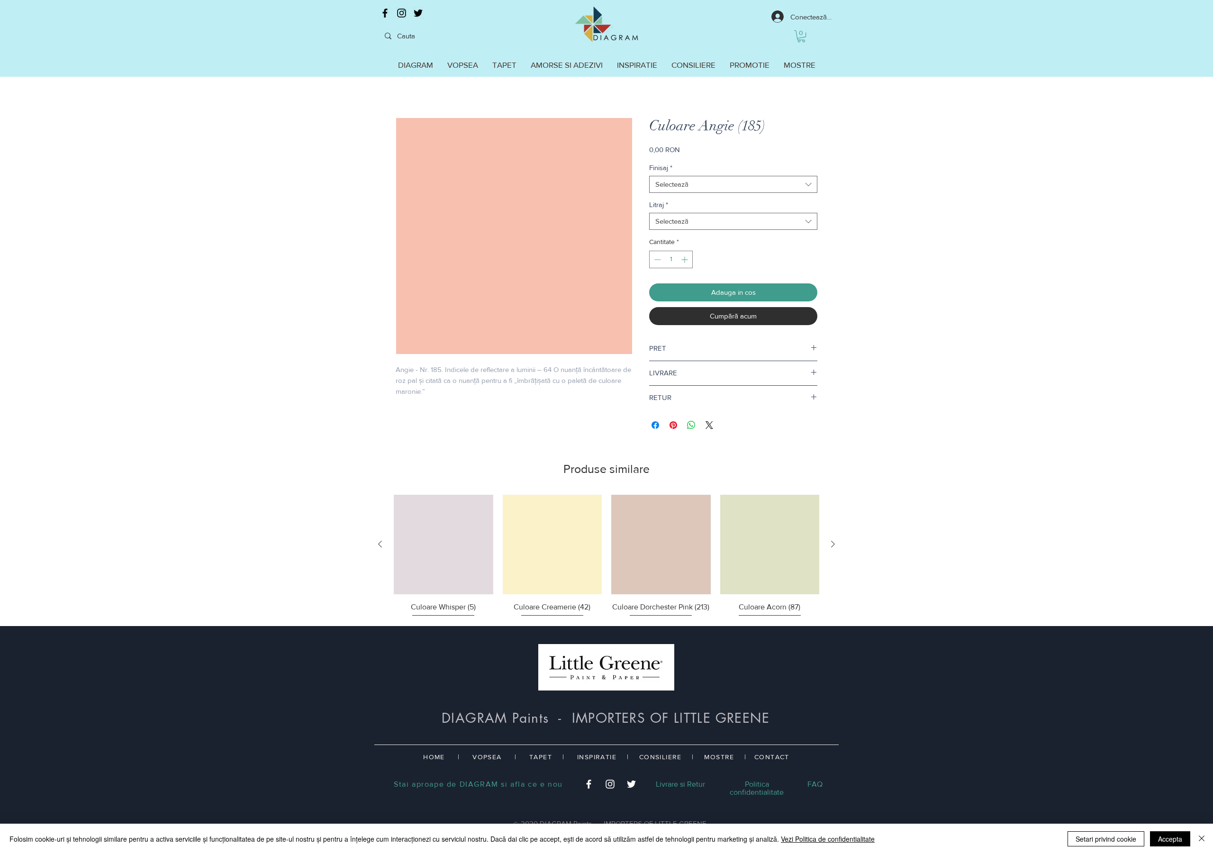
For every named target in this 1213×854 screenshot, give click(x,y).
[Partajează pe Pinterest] (673, 425)
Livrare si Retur (680, 784)
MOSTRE (719, 757)
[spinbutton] (670, 259)
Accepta (1170, 839)
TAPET (540, 757)
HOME (434, 757)
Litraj (658, 204)
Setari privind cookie (1106, 839)
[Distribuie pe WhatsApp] (691, 425)
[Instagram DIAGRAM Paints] (401, 13)
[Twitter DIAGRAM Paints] (418, 13)
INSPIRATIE (596, 757)
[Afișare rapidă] (443, 544)
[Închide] (1201, 838)
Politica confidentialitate (757, 788)
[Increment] (685, 259)
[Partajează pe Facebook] (655, 425)
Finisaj (660, 168)
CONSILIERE (660, 757)
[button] (801, 36)
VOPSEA (486, 757)
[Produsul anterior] (380, 544)
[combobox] (733, 184)
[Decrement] (656, 259)
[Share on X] (709, 425)
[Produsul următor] (833, 544)
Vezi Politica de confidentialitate (828, 839)
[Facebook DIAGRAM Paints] (385, 13)
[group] (606, 556)
